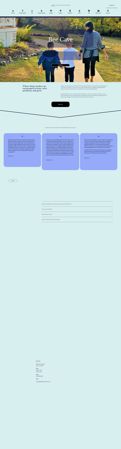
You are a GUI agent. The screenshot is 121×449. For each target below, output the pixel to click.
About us (13, 13)
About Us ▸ (60, 104)
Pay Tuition (27, 6)
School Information (12, 4)
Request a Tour (20, 6)
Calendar (37, 4)
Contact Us (6, 6)
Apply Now (32, 4)
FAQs (18, 4)
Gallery (11, 6)
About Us (5, 4)
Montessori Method (24, 4)
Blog (14, 6)
